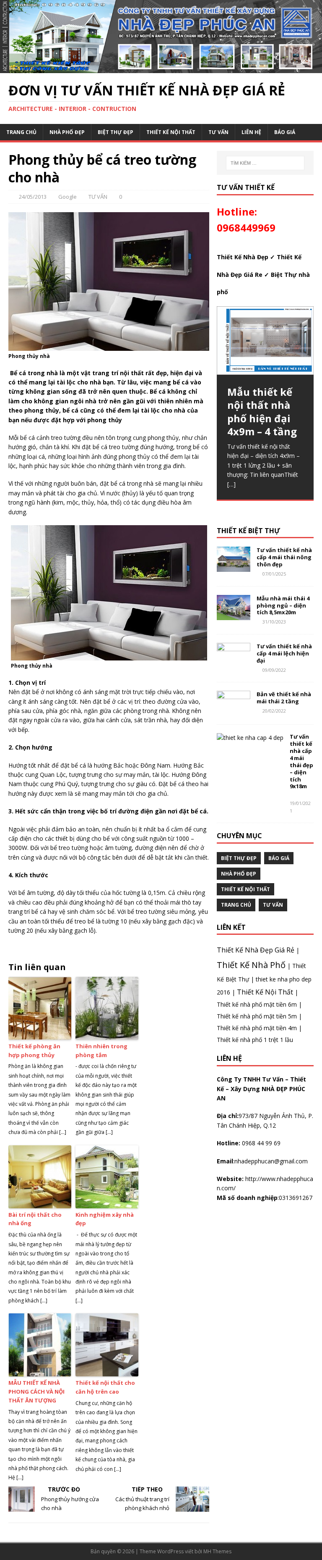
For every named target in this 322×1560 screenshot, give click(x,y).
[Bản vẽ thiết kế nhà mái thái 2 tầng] (233, 711)
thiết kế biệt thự (248, 530)
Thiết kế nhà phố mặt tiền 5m (257, 1016)
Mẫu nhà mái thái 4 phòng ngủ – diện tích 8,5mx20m (283, 605)
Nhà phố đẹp (67, 132)
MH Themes (217, 1551)
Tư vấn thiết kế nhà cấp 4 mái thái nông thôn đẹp (284, 557)
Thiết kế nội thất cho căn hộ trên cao (105, 1387)
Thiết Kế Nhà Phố (251, 965)
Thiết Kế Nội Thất (265, 992)
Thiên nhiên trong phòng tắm (101, 1050)
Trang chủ (21, 132)
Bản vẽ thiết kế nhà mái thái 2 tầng (284, 697)
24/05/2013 (33, 196)
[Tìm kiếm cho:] (265, 163)
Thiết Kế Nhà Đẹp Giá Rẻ (255, 950)
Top (302, 1540)
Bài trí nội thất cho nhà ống (35, 1219)
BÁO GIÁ (284, 132)
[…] (231, 484)
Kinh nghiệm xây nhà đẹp (104, 1219)
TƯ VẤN (218, 132)
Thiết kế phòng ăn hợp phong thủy (34, 1050)
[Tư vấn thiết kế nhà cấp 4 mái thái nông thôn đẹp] (233, 567)
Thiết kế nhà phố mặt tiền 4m (257, 1028)
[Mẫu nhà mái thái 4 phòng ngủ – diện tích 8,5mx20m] (233, 615)
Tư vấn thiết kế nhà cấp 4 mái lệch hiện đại (284, 653)
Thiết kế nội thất (170, 132)
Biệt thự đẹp (115, 132)
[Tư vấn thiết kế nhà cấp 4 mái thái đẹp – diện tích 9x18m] (250, 738)
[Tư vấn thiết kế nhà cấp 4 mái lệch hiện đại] (233, 663)
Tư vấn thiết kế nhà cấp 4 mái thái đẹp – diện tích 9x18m (301, 761)
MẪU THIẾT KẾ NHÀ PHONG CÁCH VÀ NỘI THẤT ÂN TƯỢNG (36, 1391)
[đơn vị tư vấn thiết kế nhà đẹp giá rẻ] (161, 68)
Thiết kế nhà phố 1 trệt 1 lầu (255, 1040)
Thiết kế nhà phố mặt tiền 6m (257, 1004)
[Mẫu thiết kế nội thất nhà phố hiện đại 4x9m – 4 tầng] (265, 340)
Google (67, 196)
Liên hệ (251, 132)
